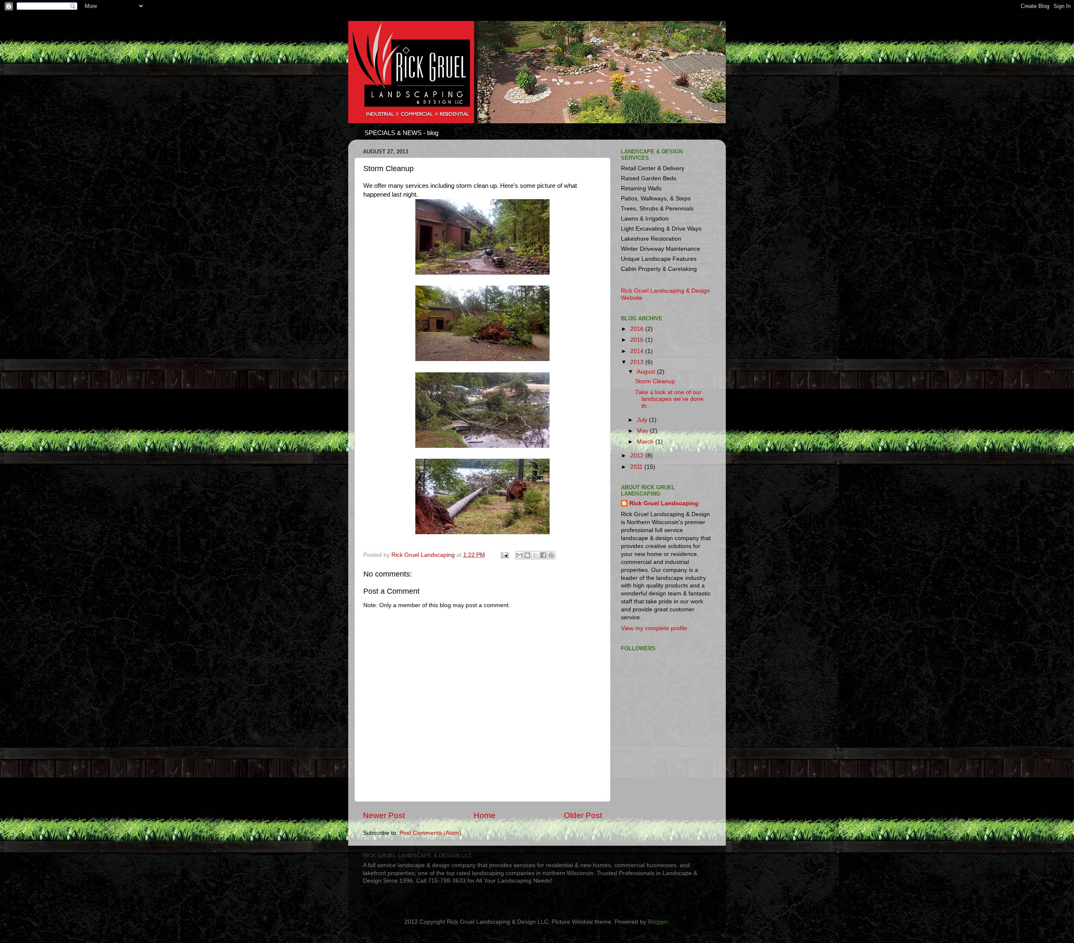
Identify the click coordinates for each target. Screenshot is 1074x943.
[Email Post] (504, 555)
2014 (637, 351)
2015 (637, 340)
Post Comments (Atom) (430, 833)
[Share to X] (535, 555)
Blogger (658, 922)
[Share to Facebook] (543, 555)
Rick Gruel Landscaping (664, 503)
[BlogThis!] (527, 555)
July (643, 420)
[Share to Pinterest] (551, 555)
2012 (637, 455)
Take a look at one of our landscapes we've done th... (669, 399)
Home (484, 815)
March (646, 442)
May (643, 431)
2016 (637, 329)
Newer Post (384, 815)
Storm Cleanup (655, 381)
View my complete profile (654, 628)
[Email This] (519, 555)
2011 (637, 467)
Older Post (583, 815)
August (647, 372)
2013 (637, 362)
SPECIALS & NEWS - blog (401, 132)
